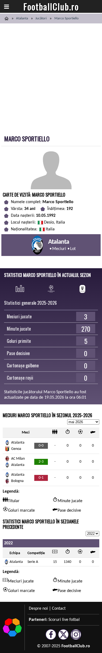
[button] (6, 6)
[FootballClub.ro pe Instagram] (76, 637)
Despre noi (38, 608)
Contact (59, 608)
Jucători (41, 18)
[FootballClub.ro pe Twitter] (63, 637)
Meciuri (59, 249)
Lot (73, 249)
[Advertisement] (51, 77)
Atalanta (22, 18)
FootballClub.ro (51, 6)
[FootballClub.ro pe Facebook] (51, 637)
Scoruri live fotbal (64, 620)
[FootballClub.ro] (6, 18)
